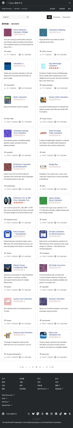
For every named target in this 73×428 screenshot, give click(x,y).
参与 (56, 379)
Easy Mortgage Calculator (55, 64)
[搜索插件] (28, 17)
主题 (21, 382)
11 (46, 367)
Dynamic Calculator (57, 299)
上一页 (21, 367)
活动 (56, 382)
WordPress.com (8, 395)
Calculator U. (18, 63)
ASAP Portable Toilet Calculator (55, 132)
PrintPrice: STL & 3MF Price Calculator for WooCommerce (22, 199)
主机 (3, 385)
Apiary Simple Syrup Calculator (55, 199)
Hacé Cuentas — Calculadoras (19, 233)
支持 (38, 382)
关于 (3, 379)
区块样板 (23, 389)
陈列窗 (22, 379)
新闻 (3, 382)
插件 (21, 385)
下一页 (52, 367)
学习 (38, 379)
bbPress (6, 402)
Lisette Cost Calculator (22, 299)
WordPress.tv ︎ (43, 389)
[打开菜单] (70, 3)
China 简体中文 (11, 414)
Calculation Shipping (57, 30)
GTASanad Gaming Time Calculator (20, 132)
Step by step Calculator (23, 332)
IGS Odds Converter (57, 265)
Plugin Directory (7, 8)
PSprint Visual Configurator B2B (20, 266)
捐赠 (57, 385)
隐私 (3, 389)
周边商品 (59, 389)
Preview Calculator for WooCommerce (57, 233)
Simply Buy (53, 164)
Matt (4, 398)
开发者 (39, 385)
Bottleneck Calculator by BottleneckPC (22, 165)
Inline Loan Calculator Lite (55, 333)
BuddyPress (7, 405)
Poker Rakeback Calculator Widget (20, 31)
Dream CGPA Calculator (58, 97)
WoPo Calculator (20, 97)
